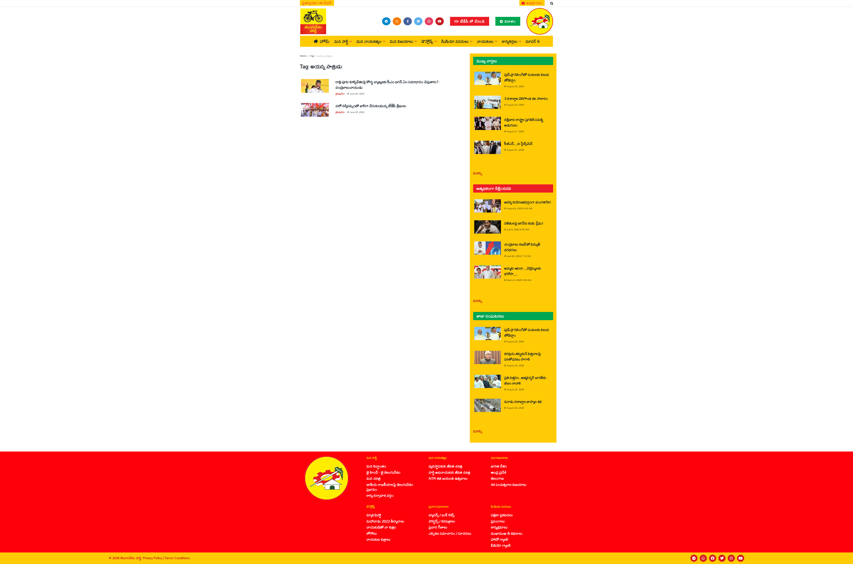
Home (303, 55)
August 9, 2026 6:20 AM (519, 208)
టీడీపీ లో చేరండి (472, 21)
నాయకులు (485, 41)
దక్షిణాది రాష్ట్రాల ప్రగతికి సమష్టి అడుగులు (523, 122)
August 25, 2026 (515, 86)
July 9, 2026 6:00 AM (518, 229)
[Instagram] (731, 558)
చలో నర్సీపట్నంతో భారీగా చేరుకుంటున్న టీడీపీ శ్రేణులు (370, 105)
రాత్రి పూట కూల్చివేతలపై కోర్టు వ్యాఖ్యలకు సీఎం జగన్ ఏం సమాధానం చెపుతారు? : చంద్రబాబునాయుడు (387, 84)
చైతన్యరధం (340, 93)
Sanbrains (844, 558)
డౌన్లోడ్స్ (427, 41)
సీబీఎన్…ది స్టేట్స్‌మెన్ (518, 143)
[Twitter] (721, 558)
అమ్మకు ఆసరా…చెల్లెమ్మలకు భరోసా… (522, 270)
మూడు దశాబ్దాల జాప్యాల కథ (523, 401)
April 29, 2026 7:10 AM (519, 256)
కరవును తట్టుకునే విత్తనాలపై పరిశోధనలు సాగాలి (522, 356)
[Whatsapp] (703, 558)
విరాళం (510, 21)
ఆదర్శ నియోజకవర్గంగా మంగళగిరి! (527, 202)
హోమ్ (324, 41)
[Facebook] (712, 558)
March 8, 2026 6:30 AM (519, 280)
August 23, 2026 (515, 105)
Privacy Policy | (153, 558)
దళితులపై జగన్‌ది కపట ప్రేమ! (523, 223)
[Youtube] (740, 558)
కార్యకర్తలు (510, 41)
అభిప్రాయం (534, 3)
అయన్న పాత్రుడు (325, 55)
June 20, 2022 (357, 93)
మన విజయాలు (401, 41)
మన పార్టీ (341, 41)
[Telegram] (694, 558)
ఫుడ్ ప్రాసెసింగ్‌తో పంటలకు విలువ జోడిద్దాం (526, 77)
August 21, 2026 (515, 131)
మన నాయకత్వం (369, 41)
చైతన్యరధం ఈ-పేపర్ (317, 3)
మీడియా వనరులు (455, 41)
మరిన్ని (477, 173)
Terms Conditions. (177, 558)
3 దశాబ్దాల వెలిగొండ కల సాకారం (526, 98)
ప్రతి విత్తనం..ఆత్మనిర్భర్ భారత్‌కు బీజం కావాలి (525, 380)
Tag (312, 55)
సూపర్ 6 (533, 41)
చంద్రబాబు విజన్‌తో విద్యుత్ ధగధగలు (522, 247)
